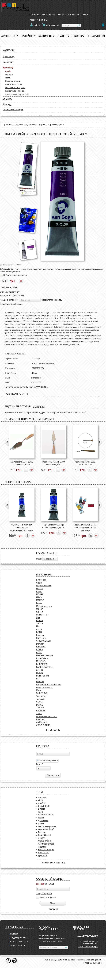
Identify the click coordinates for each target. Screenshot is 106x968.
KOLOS (39, 650)
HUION (39, 673)
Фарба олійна (28, 387)
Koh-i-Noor (41, 638)
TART (39, 713)
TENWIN (40, 708)
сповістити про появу (52, 300)
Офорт (39, 609)
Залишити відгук (39, 406)
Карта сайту (50, 960)
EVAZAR (40, 719)
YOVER (40, 702)
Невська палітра (46, 850)
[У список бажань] (21, 281)
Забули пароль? (44, 894)
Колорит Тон (42, 615)
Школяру (78, 36)
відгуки (18, 265)
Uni (37, 626)
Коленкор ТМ (42, 676)
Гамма (39, 603)
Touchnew (41, 696)
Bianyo (39, 620)
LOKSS (39, 705)
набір (40, 812)
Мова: (39, 559)
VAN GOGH (41, 387)
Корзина (52, 25)
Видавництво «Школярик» (48, 684)
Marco (41, 818)
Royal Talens (16, 304)
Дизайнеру (28, 36)
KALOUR (40, 711)
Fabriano (40, 635)
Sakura (39, 623)
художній (42, 855)
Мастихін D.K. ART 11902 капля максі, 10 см (22, 463)
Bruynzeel (41, 647)
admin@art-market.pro (88, 946)
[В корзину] (90, 535)
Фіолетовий (15, 387)
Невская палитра (44, 655)
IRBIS (39, 597)
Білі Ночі (42, 809)
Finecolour (41, 580)
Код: (39, 764)
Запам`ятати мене (48, 897)
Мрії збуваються (44, 606)
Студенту (63, 36)
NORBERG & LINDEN (46, 716)
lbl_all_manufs (53, 730)
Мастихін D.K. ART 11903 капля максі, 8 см (53, 463)
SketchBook (43, 806)
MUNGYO (41, 661)
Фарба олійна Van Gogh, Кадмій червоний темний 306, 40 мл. (85, 527)
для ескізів (43, 820)
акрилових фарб (46, 829)
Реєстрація (53, 909)
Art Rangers (41, 722)
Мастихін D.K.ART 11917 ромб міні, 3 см (85, 463)
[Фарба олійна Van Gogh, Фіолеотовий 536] (27, 165)
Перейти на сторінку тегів (53, 863)
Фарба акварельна (47, 826)
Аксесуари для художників (17, 94)
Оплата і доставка (77, 15)
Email (51, 884)
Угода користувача (53, 15)
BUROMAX (41, 664)
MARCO (40, 600)
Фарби (8, 71)
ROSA (39, 652)
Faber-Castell (44, 835)
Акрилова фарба (46, 844)
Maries (39, 690)
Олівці (8, 78)
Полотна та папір (12, 81)
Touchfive (40, 699)
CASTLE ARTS (43, 725)
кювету (41, 838)
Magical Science (43, 586)
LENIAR (40, 594)
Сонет (41, 823)
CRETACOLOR (43, 641)
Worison (40, 682)
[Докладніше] (26, 469)
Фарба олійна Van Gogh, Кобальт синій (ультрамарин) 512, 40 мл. (21, 527)
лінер (40, 800)
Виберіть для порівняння (15, 275)
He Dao (39, 588)
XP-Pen (39, 670)
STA (38, 679)
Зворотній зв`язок (66, 960)
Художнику (46, 36)
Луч (38, 618)
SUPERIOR (41, 693)
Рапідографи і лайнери (15, 91)
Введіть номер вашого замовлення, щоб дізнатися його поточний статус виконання (52, 938)
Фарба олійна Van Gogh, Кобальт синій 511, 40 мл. (53, 526)
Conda (39, 629)
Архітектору (9, 36)
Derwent (40, 644)
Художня (42, 847)
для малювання (45, 815)
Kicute (39, 591)
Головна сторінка (14, 124)
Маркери (9, 74)
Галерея (34, 15)
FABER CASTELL (44, 667)
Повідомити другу (8, 287)
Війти (37, 25)
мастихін (42, 797)
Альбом (42, 803)
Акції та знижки (39, 20)
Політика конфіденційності (89, 960)
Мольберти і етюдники (15, 87)
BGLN (39, 632)
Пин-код (40, 884)
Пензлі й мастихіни (13, 84)
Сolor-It (39, 612)
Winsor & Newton (44, 687)
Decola (41, 832)
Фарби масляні (55, 124)
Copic (39, 583)
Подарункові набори (13, 109)
